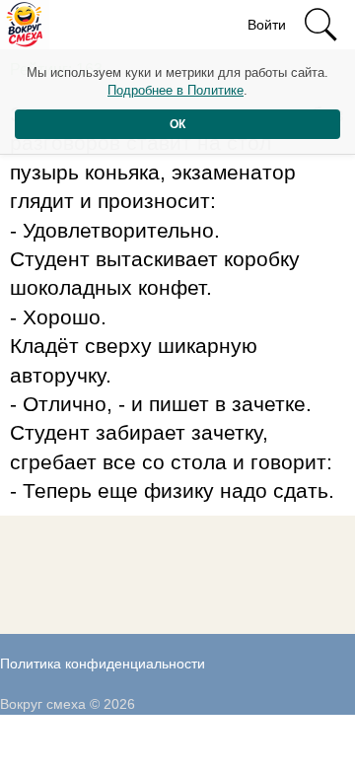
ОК (177, 124)
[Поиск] (320, 24)
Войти (267, 25)
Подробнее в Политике (175, 90)
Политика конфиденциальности (102, 663)
